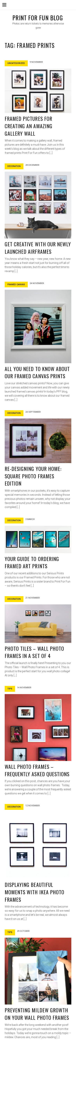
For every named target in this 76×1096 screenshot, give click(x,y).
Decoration (14, 166)
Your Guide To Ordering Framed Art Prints (32, 562)
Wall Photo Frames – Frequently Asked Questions (37, 770)
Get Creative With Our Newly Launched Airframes (38, 247)
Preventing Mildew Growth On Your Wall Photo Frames (37, 1013)
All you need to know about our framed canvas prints (37, 372)
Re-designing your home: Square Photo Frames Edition (33, 476)
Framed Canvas (16, 284)
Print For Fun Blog (37, 17)
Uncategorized (16, 63)
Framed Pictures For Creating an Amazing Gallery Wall (28, 126)
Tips (9, 688)
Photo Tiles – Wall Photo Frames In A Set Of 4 (34, 652)
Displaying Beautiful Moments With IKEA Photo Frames (34, 892)
